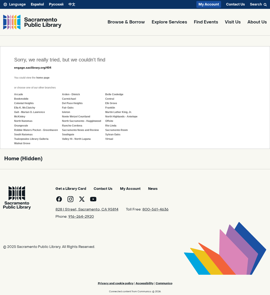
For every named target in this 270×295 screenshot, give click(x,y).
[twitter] (81, 199)
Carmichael (69, 98)
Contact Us (235, 4)
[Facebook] (59, 199)
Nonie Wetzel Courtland (76, 116)
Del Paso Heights (72, 103)
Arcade (18, 94)
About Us (257, 22)
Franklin (110, 107)
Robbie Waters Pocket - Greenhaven (36, 130)
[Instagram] (70, 199)
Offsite (109, 121)
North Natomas (23, 121)
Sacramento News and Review (80, 130)
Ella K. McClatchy (24, 107)
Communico (164, 283)
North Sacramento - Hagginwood (81, 121)
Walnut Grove (22, 143)
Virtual (109, 138)
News (153, 188)
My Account (208, 4)
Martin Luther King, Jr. (118, 112)
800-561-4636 (155, 209)
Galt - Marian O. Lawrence (29, 112)
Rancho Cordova (72, 125)
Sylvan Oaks (112, 134)
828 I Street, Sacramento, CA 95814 (86, 209)
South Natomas (23, 134)
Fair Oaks (68, 107)
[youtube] (93, 199)
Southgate (68, 134)
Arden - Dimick (71, 94)
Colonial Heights (24, 103)
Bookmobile (21, 98)
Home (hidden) (23, 158)
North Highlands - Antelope (121, 116)
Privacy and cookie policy (116, 283)
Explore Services (169, 22)
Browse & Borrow (126, 22)
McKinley (19, 116)
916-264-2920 (81, 216)
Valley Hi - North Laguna (76, 138)
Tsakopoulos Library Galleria (31, 138)
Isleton (66, 112)
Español (37, 4)
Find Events (206, 22)
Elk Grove (111, 103)
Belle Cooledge (114, 94)
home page (43, 77)
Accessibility (145, 283)
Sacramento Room (116, 130)
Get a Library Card (70, 188)
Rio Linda (110, 125)
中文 (72, 4)
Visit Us (233, 22)
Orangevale (21, 125)
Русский (56, 4)
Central (109, 98)
